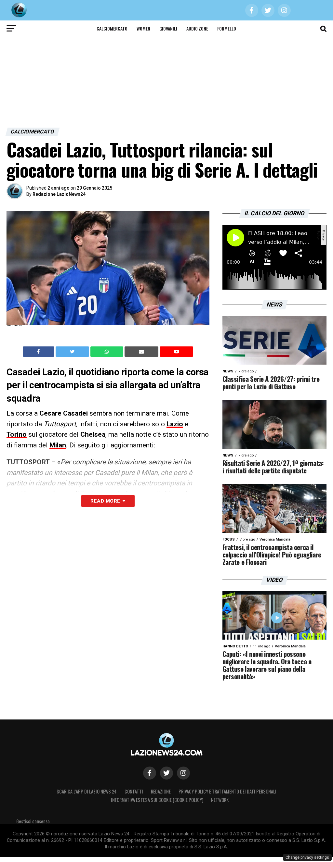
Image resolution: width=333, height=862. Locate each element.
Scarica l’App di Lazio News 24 (87, 791)
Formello (226, 28)
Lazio (174, 424)
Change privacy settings (307, 857)
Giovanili (168, 28)
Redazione (161, 791)
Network (220, 799)
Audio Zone (197, 28)
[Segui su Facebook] (149, 773)
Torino (17, 434)
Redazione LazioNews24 (59, 194)
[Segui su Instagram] (183, 773)
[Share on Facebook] (39, 351)
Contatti (134, 791)
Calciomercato (112, 28)
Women (143, 28)
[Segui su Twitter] (166, 773)
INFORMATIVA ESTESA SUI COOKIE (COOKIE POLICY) (157, 799)
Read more (105, 501)
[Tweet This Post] (73, 351)
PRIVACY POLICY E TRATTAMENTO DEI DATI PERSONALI (227, 791)
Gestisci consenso (33, 821)
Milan (57, 445)
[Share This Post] (107, 351)
